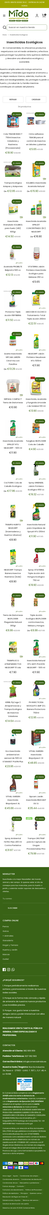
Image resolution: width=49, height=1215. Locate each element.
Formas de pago (9, 1186)
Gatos (6, 931)
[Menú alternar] (4, 15)
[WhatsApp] (13, 969)
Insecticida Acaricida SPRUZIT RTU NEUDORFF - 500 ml (13, 444)
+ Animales (8, 935)
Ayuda (15, 1176)
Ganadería (8, 940)
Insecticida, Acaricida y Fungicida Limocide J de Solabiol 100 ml (36, 402)
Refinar (13, 99)
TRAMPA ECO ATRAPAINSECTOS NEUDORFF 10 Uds (13, 664)
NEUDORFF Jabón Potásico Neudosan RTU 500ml (36, 357)
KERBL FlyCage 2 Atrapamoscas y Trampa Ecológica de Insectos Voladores (13, 709)
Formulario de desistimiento (13, 1190)
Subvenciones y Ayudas (12, 1200)
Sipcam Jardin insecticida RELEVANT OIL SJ (36, 800)
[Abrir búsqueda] (4, 27)
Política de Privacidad (33, 1190)
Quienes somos (36, 1193)
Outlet (6, 959)
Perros (6, 926)
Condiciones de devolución (31, 1179)
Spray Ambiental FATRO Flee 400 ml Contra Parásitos (13, 842)
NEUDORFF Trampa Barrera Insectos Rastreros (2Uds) (13, 573)
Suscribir (12, 908)
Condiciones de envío (11, 1179)
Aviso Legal (7, 1176)
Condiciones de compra (29, 1176)
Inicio (5, 35)
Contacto (20, 1186)
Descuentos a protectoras (29, 1183)
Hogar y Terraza (10, 945)
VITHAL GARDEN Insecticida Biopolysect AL (13, 800)
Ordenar (36, 99)
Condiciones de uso (10, 1183)
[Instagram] (8, 969)
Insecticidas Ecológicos (19, 35)
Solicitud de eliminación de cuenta (16, 1204)
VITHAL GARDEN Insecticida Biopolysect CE (36, 754)
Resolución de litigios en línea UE (15, 1197)
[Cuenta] (37, 14)
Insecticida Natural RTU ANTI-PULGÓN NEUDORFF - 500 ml (36, 664)
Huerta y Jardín (10, 949)
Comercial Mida (29, 1208)
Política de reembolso (11, 1193)
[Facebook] (4, 969)
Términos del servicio (30, 1200)
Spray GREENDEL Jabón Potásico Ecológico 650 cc (36, 486)
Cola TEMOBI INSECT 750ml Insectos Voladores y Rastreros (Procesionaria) (12, 141)
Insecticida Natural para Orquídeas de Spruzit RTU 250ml (36, 528)
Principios (24, 1193)
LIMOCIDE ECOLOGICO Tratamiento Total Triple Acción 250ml (36, 315)
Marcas (6, 954)
